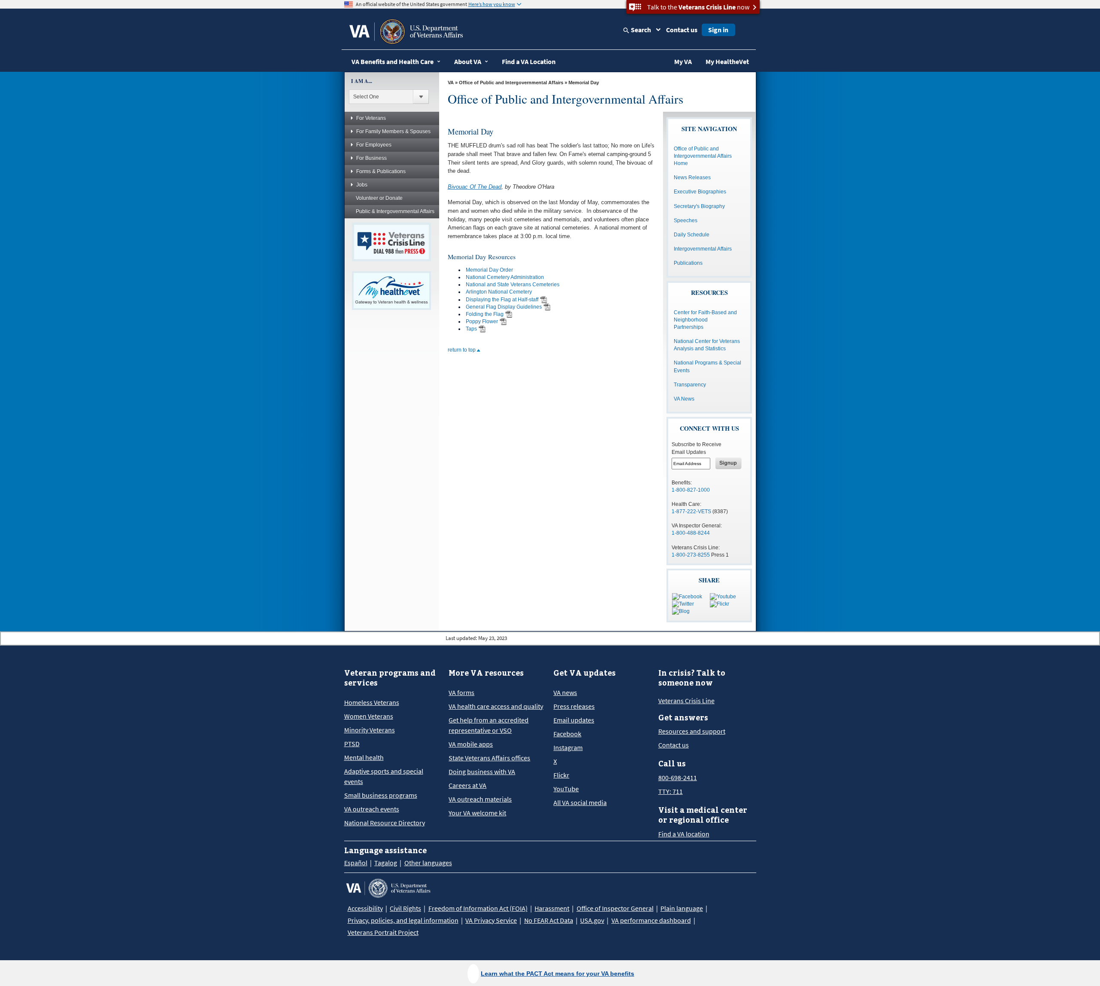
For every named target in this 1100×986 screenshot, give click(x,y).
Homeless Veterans (371, 702)
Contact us (681, 29)
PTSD (352, 743)
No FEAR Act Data (548, 920)
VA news (565, 692)
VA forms (461, 692)
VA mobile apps (471, 744)
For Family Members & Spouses (393, 132)
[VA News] (681, 611)
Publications (688, 263)
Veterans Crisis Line (686, 700)
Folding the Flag (485, 314)
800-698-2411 (677, 777)
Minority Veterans (369, 730)
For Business (371, 158)
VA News (684, 399)
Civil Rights (405, 908)
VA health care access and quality (496, 706)
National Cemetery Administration (505, 277)
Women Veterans (368, 716)
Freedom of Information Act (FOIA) (478, 908)
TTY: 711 (670, 791)
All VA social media (580, 802)
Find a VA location (683, 834)
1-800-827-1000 (691, 490)
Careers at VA (467, 785)
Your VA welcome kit (477, 812)
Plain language (681, 908)
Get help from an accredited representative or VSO (489, 725)
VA (451, 82)
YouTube (566, 788)
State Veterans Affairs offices (489, 757)
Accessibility (365, 908)
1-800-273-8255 (691, 555)
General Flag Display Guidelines (504, 307)
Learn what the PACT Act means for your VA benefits (557, 973)
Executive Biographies (700, 192)
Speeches (685, 220)
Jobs (361, 185)
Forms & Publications (381, 171)
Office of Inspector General (615, 908)
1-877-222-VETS (691, 511)
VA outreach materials (480, 799)
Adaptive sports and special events (383, 776)
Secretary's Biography (699, 206)
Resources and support (691, 731)
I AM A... (361, 81)
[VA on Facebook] (687, 596)
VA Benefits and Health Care (392, 61)
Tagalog (385, 862)
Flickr (561, 775)
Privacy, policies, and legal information (403, 920)
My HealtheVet (727, 61)
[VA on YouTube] (723, 596)
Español (355, 862)
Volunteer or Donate (379, 198)
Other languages (428, 862)
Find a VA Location (529, 61)
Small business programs (380, 795)
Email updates (573, 720)
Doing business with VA (482, 771)
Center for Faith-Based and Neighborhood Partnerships (705, 319)
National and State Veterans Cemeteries (512, 285)
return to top (462, 350)
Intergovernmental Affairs (703, 249)
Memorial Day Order (489, 270)
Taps (471, 329)
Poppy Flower (482, 321)
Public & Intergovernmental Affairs (395, 211)
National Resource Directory (384, 822)
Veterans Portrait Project (383, 932)
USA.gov (592, 920)
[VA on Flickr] (719, 604)
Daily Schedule (691, 235)
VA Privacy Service (491, 920)
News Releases (692, 178)
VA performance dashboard (651, 920)
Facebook (567, 733)
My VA (683, 61)
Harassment (552, 908)
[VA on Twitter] (683, 604)
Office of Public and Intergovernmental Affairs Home (703, 156)
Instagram (568, 747)
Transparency (690, 385)
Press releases (574, 706)
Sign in (718, 29)
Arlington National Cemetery (499, 292)
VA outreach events (371, 809)
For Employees (373, 145)
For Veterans (371, 118)
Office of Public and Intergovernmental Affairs (511, 82)
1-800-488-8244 (691, 533)
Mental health (364, 757)
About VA (467, 61)
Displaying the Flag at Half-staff (502, 300)
